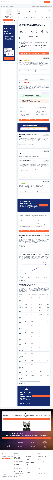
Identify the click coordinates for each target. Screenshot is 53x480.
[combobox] (34, 129)
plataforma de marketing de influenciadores (20, 415)
